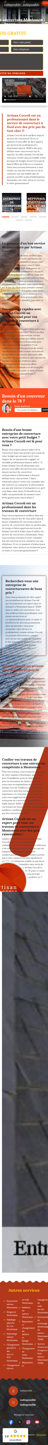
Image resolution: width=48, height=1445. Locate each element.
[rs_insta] (28, 1422)
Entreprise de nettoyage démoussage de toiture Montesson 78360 (41, 1328)
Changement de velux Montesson (25, 1353)
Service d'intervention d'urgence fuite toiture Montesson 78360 (41, 1353)
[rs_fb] (11, 1422)
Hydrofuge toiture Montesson (10, 1337)
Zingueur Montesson (10, 1313)
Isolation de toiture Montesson (25, 1312)
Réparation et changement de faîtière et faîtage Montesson (25, 1332)
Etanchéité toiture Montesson (10, 1304)
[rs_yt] (37, 1422)
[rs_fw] (19, 1422)
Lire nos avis (15, 1440)
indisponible (28, 1399)
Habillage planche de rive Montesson (10, 1324)
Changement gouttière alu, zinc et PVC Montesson (10, 1352)
